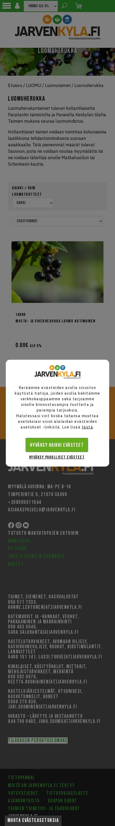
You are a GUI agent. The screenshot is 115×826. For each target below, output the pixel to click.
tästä (87, 427)
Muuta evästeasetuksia (33, 820)
